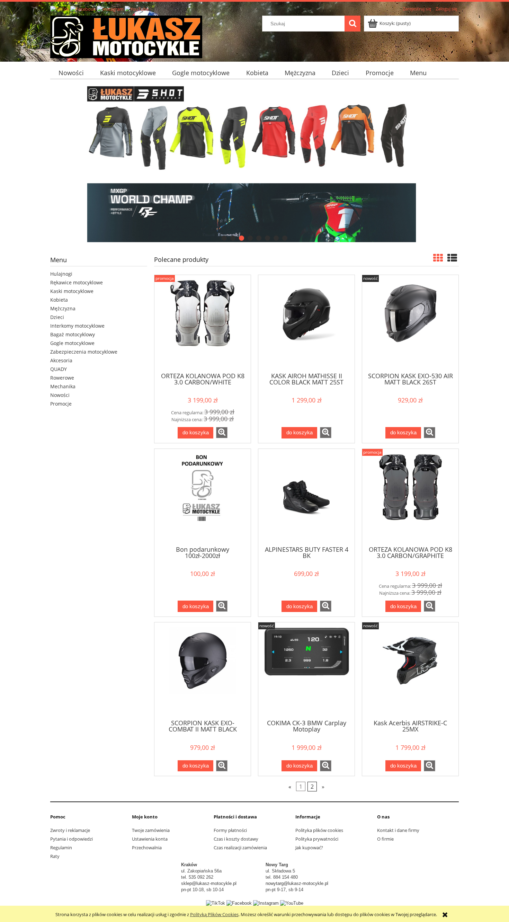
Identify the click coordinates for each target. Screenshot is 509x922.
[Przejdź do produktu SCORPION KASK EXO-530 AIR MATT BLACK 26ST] (410, 323)
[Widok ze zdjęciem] (438, 257)
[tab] (224, 238)
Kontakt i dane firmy (398, 830)
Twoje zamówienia (151, 830)
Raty (55, 856)
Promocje (61, 403)
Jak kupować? (309, 847)
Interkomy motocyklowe (77, 325)
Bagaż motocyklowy (72, 334)
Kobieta (59, 299)
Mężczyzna (62, 308)
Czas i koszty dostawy (236, 839)
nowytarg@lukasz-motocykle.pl (297, 883)
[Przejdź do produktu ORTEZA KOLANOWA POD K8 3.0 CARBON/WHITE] (202, 323)
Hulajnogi (61, 274)
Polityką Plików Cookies (214, 914)
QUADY (58, 369)
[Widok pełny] (452, 257)
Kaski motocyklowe (71, 291)
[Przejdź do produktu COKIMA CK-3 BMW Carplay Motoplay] (306, 670)
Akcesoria (61, 360)
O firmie (385, 839)
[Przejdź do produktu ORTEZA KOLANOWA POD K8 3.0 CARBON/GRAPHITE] (410, 496)
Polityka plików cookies (319, 830)
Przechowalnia (147, 847)
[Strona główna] (126, 35)
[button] (221, 432)
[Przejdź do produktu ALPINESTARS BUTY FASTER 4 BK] (306, 496)
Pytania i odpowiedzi (71, 839)
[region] (254, 164)
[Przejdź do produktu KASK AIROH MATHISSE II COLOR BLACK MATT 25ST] (306, 323)
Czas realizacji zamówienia (240, 847)
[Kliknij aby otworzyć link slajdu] (254, 164)
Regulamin (61, 847)
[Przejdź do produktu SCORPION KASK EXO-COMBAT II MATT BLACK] (202, 670)
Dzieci (57, 317)
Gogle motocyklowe (72, 343)
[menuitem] (71, 73)
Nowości (60, 395)
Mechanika (62, 386)
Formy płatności (230, 830)
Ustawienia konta (150, 839)
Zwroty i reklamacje (70, 830)
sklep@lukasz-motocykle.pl (208, 883)
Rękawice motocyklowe (76, 282)
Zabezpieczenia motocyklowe (83, 351)
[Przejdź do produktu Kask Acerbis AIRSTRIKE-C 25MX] (410, 670)
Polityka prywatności (316, 839)
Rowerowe (62, 377)
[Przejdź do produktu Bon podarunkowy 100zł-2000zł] (202, 496)
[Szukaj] (352, 24)
